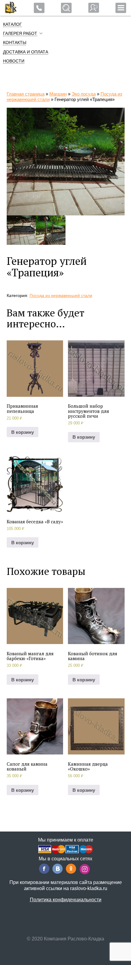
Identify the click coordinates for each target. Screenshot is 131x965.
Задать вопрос (93, 8)
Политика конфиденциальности (65, 899)
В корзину (22, 432)
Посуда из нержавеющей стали (61, 295)
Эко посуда (84, 93)
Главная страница (25, 93)
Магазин (58, 93)
